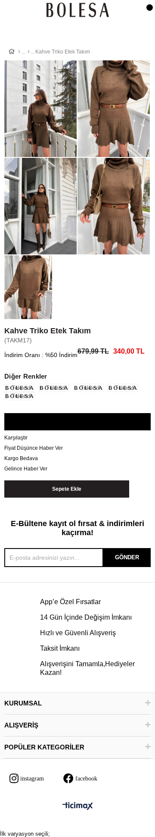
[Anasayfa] (19, 51)
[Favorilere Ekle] (77, 422)
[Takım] (29, 51)
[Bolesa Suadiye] (77, 10)
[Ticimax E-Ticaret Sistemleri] (77, 806)
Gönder (127, 557)
